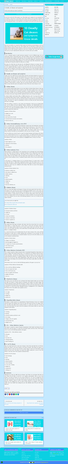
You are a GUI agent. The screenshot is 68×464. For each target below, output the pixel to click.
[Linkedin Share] (12, 394)
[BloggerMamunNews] (54, 56)
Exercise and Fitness (38, 459)
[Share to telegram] (18, 394)
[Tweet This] (7, 394)
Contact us (23, 454)
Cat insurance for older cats (11, 204)
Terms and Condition (25, 457)
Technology (37, 455)
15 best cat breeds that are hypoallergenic (24, 14)
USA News (37, 452)
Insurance (36, 454)
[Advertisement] (54, 45)
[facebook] (55, 1)
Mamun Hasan (55, 453)
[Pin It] (10, 394)
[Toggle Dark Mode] (61, 1)
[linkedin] (59, 1)
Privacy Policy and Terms (26, 455)
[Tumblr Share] (14, 394)
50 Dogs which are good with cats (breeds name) (15, 202)
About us (23, 452)
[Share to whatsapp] (16, 394)
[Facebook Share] (5, 394)
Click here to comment (24, 412)
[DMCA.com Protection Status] (31, 462)
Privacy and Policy (25, 459)
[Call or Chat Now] (2, 462)
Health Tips (7, 388)
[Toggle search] (63, 1)
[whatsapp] (57, 1)
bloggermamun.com (44, 462)
